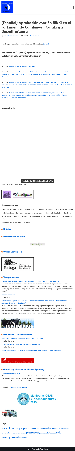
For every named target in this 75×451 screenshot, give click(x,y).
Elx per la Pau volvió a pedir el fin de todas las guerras (20, 344)
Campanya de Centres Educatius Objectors (16, 222)
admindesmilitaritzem (10, 36)
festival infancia (6, 433)
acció (4, 428)
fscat (19, 433)
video (28, 437)
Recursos (52, 433)
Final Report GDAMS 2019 (10, 373)
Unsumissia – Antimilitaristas (17, 334)
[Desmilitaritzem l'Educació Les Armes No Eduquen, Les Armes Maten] (7, 7)
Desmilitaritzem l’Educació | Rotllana (22, 66)
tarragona (23, 437)
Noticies (7, 229)
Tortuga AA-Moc (11, 277)
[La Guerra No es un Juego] (9, 416)
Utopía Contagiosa (12, 251)
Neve (28, 449)
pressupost (32, 432)
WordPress (44, 449)
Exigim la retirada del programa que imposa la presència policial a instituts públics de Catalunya (36, 213)
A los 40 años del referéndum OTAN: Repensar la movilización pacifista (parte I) (30, 281)
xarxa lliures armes (35, 437)
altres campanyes (17, 428)
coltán (56, 428)
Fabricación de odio (8, 295)
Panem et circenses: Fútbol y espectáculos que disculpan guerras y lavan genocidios (31, 350)
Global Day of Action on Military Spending (23, 369)
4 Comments (34, 36)
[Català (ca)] (2, 168)
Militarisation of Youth (14, 236)
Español (46, 44)
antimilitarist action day (36, 428)
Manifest (23, 433)
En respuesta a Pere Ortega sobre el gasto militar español (22, 338)
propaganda (44, 433)
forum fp (15, 433)
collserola (50, 428)
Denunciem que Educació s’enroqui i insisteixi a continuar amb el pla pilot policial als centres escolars (37, 209)
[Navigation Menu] (71, 7)
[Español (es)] (2, 172)
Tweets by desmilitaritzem (18, 387)
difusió (60, 428)
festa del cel (65, 428)
